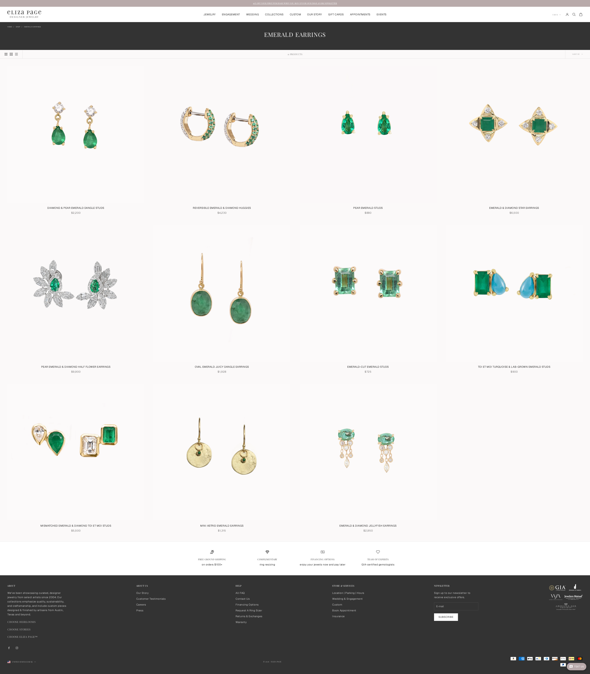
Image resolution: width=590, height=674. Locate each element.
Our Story (142, 593)
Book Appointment (344, 610)
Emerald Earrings (32, 27)
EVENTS (382, 14)
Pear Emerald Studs (368, 208)
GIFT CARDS (336, 14)
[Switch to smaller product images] (11, 54)
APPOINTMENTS (360, 14)
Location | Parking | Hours (348, 593)
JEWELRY (209, 14)
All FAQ (240, 593)
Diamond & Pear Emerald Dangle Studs (75, 208)
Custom (337, 604)
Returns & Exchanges (249, 616)
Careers (141, 604)
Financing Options (247, 604)
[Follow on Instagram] (16, 647)
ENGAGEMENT (231, 14)
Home (9, 27)
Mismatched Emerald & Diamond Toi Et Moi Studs (75, 525)
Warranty (241, 622)
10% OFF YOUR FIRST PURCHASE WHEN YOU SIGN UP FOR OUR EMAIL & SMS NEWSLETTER (295, 3)
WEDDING (252, 14)
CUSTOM (295, 14)
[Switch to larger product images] (6, 54)
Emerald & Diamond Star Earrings (514, 208)
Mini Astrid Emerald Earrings (222, 525)
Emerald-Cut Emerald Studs (368, 366)
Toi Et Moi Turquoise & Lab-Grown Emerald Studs (514, 366)
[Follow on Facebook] (8, 647)
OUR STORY (314, 14)
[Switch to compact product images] (16, 54)
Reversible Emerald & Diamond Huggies (222, 208)
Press (140, 610)
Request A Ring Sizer (249, 610)
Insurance (338, 616)
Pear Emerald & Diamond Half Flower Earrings (76, 366)
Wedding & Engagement (347, 598)
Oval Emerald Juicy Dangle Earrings (222, 366)
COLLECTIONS (274, 14)
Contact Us (243, 598)
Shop (18, 27)
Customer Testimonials (151, 598)
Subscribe (446, 617)
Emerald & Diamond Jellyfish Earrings (368, 525)
